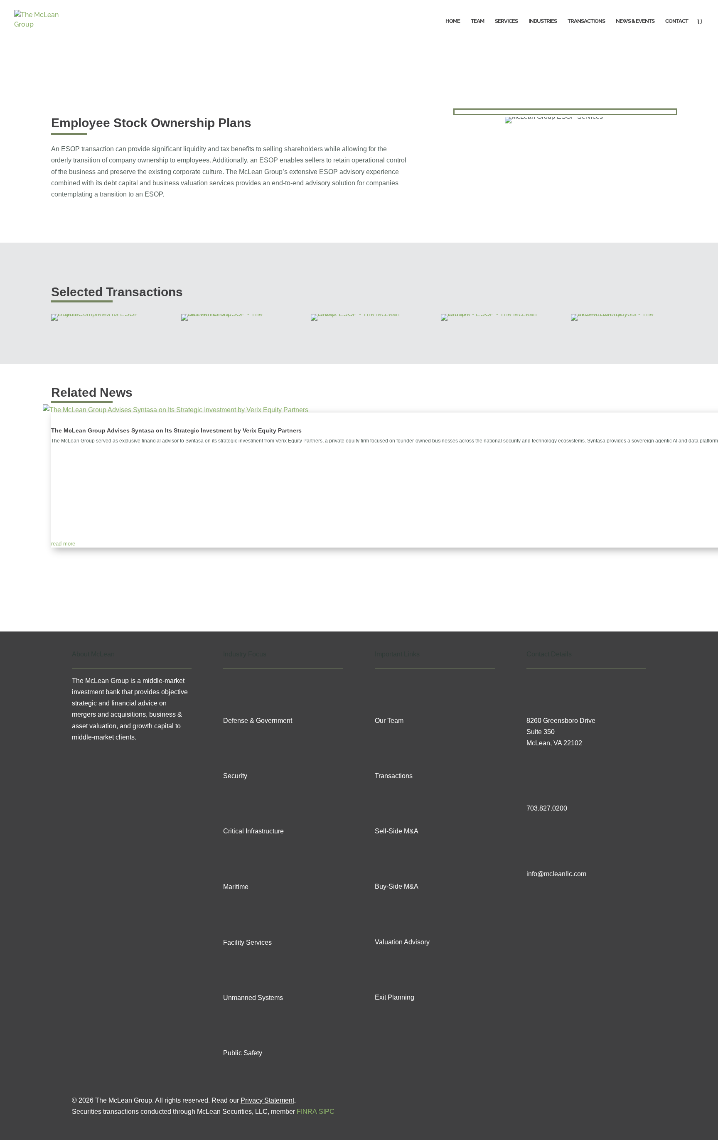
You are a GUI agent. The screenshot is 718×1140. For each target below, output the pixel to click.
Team (477, 21)
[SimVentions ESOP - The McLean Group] (229, 313)
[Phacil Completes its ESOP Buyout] (99, 313)
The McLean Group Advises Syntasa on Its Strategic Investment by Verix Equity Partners (176, 430)
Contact (676, 21)
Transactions (586, 21)
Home (452, 21)
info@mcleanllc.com (556, 873)
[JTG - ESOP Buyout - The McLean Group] (619, 313)
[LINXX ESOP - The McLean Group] (359, 313)
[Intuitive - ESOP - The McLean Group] (489, 313)
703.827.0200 (546, 808)
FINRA (307, 1111)
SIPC (326, 1111)
